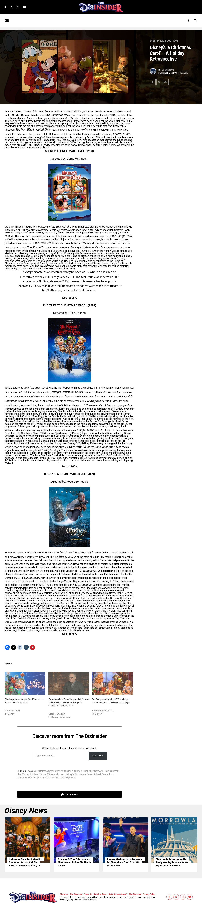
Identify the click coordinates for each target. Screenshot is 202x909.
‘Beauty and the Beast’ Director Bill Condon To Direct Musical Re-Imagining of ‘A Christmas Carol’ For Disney (68, 702)
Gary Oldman (112, 771)
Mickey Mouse (55, 774)
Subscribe (98, 755)
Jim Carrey (23, 774)
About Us (64, 894)
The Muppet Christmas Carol (43, 777)
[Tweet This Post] (159, 82)
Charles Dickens (64, 771)
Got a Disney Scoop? (117, 894)
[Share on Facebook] (153, 82)
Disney (78, 771)
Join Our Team (100, 894)
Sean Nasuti (168, 70)
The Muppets (67, 777)
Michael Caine (38, 774)
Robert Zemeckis (103, 774)
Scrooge (22, 777)
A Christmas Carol (44, 771)
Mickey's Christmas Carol (78, 774)
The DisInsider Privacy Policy (142, 894)
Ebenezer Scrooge (93, 771)
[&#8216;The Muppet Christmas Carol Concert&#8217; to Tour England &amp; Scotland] (25, 683)
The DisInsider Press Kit (81, 894)
